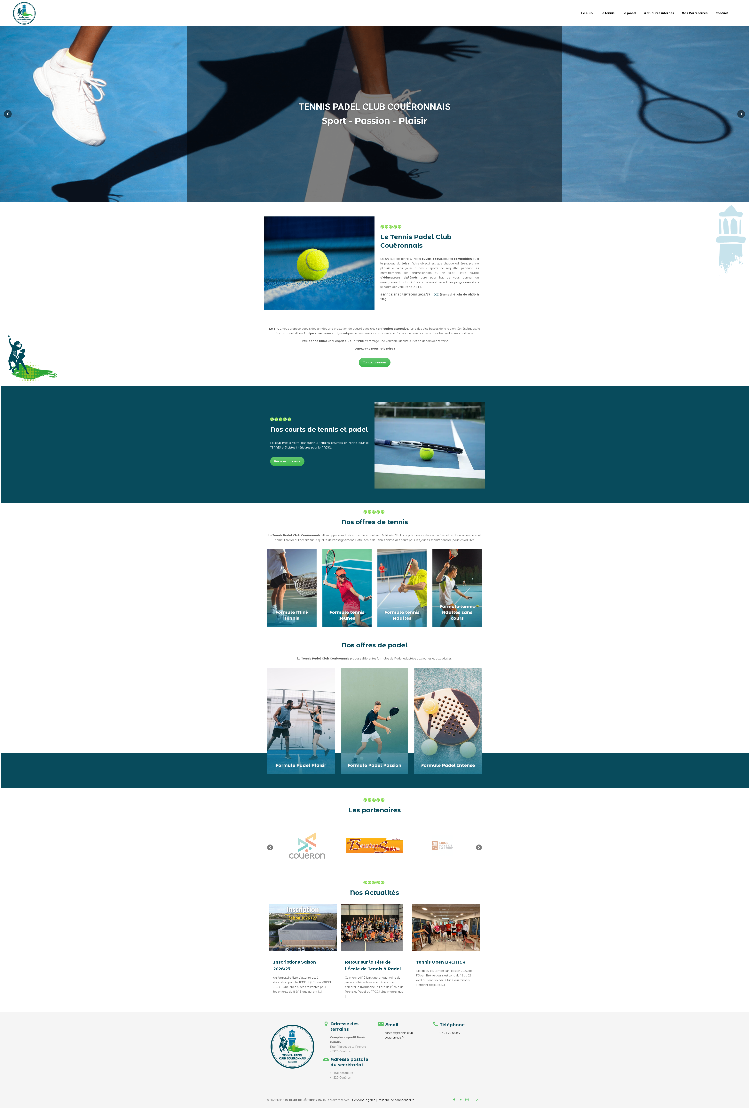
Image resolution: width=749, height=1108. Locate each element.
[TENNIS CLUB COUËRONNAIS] (24, 13)
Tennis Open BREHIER (440, 962)
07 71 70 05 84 (449, 1033)
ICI (436, 294)
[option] (307, 845)
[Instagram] (467, 1100)
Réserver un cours (287, 461)
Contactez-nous (374, 362)
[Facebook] (454, 1100)
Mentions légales (363, 1100)
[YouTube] (460, 1100)
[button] (270, 847)
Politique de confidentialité (396, 1100)
